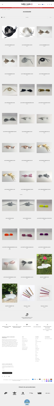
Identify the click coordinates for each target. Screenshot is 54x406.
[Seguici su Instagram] (4, 376)
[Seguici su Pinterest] (6, 376)
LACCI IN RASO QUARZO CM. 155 (9, 160)
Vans (36, 351)
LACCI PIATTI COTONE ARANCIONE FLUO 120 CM (9, 248)
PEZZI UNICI (37, 358)
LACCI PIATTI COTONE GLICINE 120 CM (27, 247)
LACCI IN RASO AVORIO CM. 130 (9, 189)
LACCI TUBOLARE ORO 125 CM (10, 102)
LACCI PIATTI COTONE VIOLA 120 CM (44, 247)
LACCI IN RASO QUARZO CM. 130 (27, 160)
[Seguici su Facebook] (2, 376)
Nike (36, 344)
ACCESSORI (8, 9)
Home (2, 9)
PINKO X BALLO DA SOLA (48, 338)
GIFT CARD (37, 361)
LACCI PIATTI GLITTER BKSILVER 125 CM (27, 102)
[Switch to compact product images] (4, 17)
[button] (42, 4)
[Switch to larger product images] (1, 17)
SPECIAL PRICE (37, 359)
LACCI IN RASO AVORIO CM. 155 (44, 160)
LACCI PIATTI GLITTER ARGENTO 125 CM (9, 131)
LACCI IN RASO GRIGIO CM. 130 (44, 131)
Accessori (36, 352)
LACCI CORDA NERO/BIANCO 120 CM (44, 189)
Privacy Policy (24, 344)
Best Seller (36, 338)
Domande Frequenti (24, 341)
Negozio (5, 9)
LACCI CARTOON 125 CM (10, 218)
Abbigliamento (37, 348)
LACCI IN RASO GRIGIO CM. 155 (27, 131)
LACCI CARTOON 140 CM (27, 218)
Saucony (36, 345)
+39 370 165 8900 (47, 327)
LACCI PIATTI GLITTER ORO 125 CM (44, 102)
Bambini (36, 355)
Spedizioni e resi (24, 338)
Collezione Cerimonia (38, 341)
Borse (36, 354)
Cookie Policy (24, 345)
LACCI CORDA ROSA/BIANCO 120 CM (27, 189)
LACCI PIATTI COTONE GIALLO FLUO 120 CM (44, 218)
